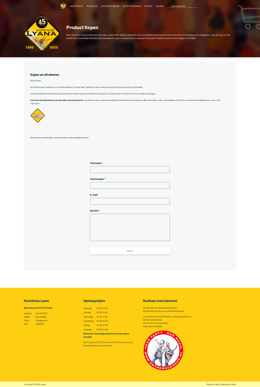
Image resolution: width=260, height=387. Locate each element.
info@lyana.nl (41, 320)
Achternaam (97, 178)
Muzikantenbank (110, 6)
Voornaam (96, 163)
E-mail (94, 194)
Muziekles (92, 6)
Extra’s (148, 6)
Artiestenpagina (132, 6)
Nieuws (159, 6)
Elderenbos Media (228, 384)
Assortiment (76, 6)
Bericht (95, 210)
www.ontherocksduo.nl (173, 311)
